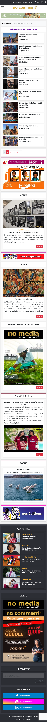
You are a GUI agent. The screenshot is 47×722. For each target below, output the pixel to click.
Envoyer (40, 681)
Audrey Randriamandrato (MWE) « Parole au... (32, 572)
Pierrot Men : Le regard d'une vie (23, 232)
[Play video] (23, 439)
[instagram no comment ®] (42, 2)
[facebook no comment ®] (35, 2)
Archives (24, 529)
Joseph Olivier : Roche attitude (28, 36)
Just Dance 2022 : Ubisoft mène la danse (32, 560)
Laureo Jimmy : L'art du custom (28, 81)
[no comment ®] (45, 2)
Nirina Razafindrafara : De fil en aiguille (30, 104)
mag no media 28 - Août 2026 (23, 324)
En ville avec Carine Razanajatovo (29, 538)
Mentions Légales (23, 719)
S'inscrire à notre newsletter (21, 2)
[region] (23, 238)
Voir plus (39, 246)
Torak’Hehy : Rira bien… (28, 126)
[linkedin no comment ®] (38, 2)
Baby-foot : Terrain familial (29, 114)
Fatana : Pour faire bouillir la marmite (30, 138)
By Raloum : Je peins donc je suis (31, 93)
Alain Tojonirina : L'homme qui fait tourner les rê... (30, 58)
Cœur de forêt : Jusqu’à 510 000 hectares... (31, 549)
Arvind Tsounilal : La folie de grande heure (30, 70)
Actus (23, 195)
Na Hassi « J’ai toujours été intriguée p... (31, 583)
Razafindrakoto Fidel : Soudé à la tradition (30, 47)
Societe (8, 23)
